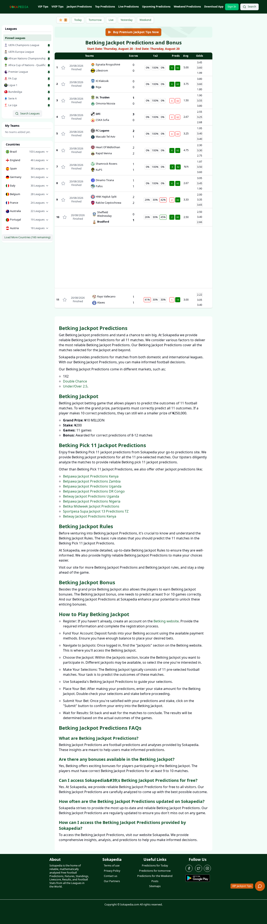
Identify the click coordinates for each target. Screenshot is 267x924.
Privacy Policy (112, 871)
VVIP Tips (57, 6)
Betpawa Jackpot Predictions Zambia (92, 481)
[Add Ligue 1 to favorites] (48, 85)
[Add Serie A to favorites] (48, 99)
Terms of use (112, 865)
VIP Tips (43, 6)
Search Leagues (30, 113)
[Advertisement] (133, 259)
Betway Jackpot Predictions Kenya (89, 516)
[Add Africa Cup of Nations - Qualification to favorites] (48, 65)
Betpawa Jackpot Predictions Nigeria (91, 501)
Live (111, 20)
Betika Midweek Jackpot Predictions (91, 506)
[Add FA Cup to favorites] (48, 78)
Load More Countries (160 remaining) (27, 237)
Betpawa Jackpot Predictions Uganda (92, 486)
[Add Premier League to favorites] (48, 72)
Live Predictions (128, 6)
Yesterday (126, 20)
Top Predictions (105, 6)
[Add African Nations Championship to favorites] (48, 58)
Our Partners (112, 881)
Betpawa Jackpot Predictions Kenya (90, 476)
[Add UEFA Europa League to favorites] (48, 52)
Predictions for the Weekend (155, 876)
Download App (213, 6)
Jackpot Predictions (79, 6)
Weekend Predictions (187, 6)
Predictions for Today (155, 865)
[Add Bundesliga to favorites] (48, 92)
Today (78, 20)
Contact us (110, 876)
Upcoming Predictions (156, 6)
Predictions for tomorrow (155, 871)
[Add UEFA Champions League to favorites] (48, 45)
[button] (27, 152)
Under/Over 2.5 (75, 386)
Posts (154, 881)
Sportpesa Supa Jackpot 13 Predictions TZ (95, 511)
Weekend (145, 20)
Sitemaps (155, 886)
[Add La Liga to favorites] (48, 105)
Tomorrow (95, 20)
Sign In (232, 6)
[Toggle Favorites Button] (63, 67)
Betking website (166, 621)
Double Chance (75, 381)
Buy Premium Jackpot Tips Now (136, 32)
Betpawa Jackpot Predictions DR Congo (94, 491)
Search (252, 6)
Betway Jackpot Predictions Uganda (91, 496)
